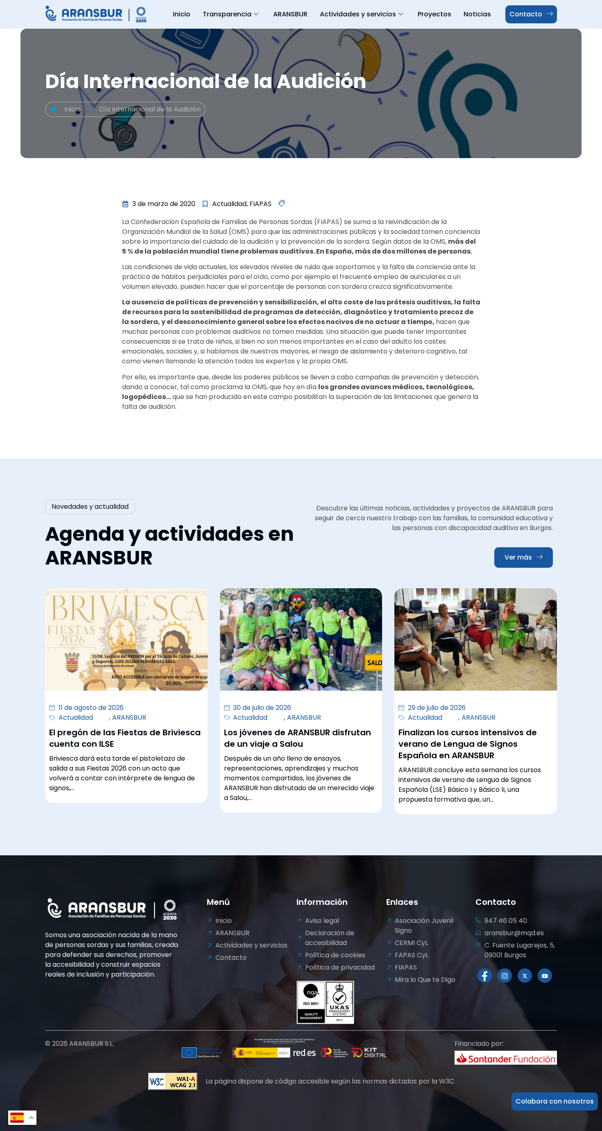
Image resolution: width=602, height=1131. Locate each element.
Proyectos (434, 14)
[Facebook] (485, 975)
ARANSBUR (290, 14)
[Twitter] (525, 975)
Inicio (181, 14)
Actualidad (76, 717)
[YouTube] (545, 975)
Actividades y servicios (358, 14)
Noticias (477, 14)
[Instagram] (505, 975)
